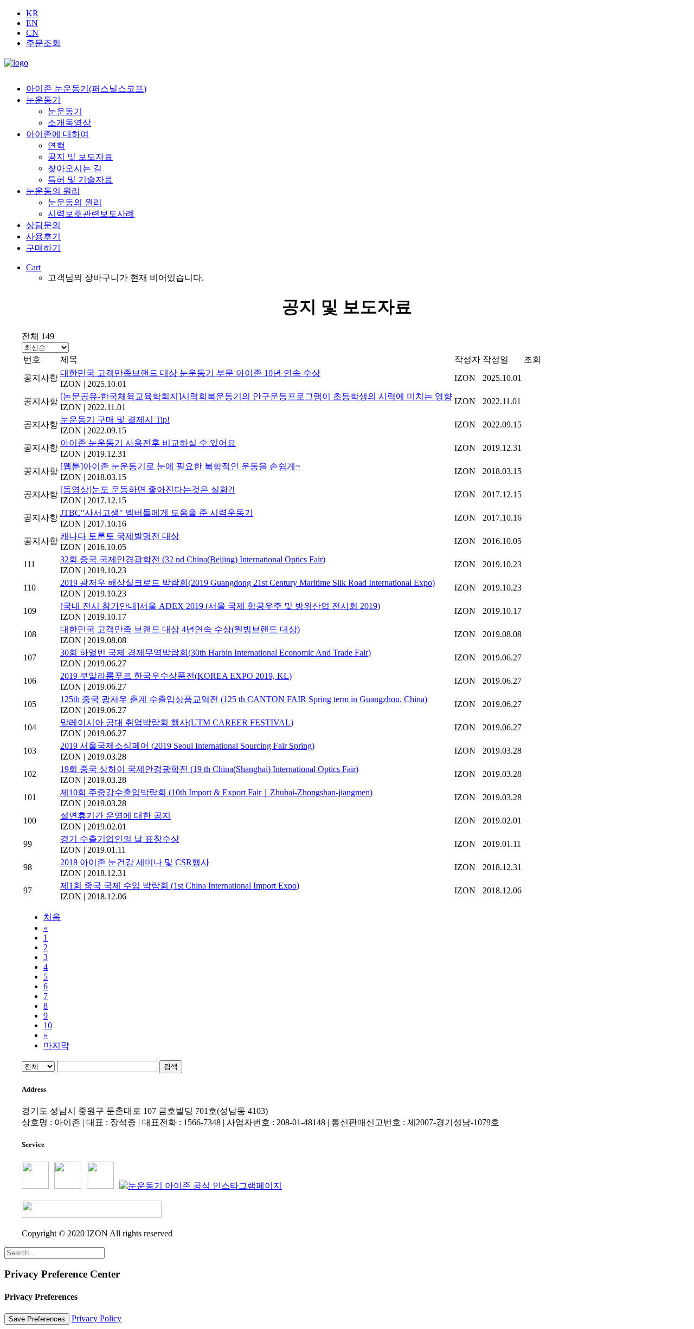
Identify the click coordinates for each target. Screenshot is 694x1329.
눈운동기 (43, 100)
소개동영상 (69, 122)
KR (32, 13)
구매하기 (43, 247)
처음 (52, 917)
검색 (171, 1066)
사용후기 (43, 236)
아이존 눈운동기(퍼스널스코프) (86, 88)
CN (32, 32)
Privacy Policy (96, 1318)
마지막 (56, 1045)
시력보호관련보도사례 (91, 213)
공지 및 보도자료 (80, 156)
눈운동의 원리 (53, 191)
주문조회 (43, 43)
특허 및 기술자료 (80, 179)
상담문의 (43, 225)
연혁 (56, 145)
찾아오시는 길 (75, 168)
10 (47, 1025)
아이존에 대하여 (57, 134)
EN (32, 23)
